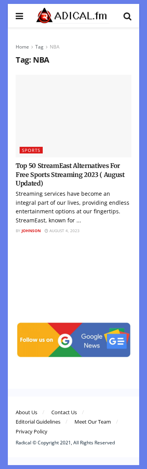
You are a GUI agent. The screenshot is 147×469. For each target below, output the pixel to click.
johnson (31, 230)
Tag (39, 46)
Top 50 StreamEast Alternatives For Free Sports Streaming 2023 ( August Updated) (70, 174)
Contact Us (64, 412)
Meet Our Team (92, 421)
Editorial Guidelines (38, 421)
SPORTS (31, 150)
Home (22, 46)
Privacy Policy (31, 431)
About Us (26, 412)
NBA (55, 46)
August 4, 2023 (64, 230)
